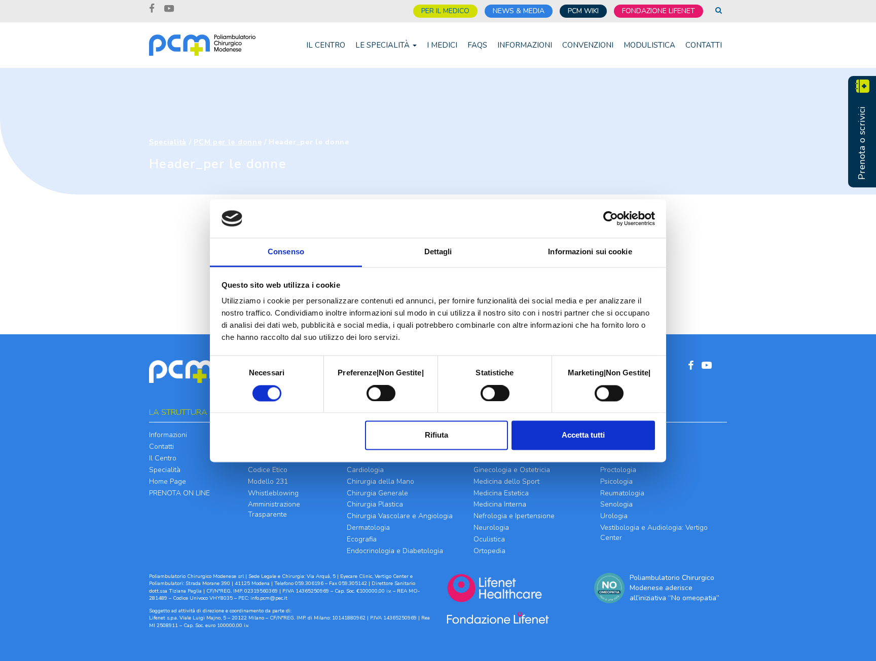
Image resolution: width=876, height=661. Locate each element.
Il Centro (325, 45)
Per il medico (445, 11)
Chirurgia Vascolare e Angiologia (400, 516)
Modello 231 (268, 481)
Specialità (168, 142)
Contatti (703, 45)
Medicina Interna (499, 504)
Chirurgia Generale (377, 493)
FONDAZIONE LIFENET (658, 11)
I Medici (442, 45)
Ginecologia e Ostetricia (511, 470)
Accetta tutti (583, 435)
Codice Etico (267, 470)
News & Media (518, 11)
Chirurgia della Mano (380, 481)
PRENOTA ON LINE (179, 493)
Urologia (614, 516)
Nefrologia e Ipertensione (514, 516)
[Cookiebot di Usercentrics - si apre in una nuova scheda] (610, 218)
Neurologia (491, 527)
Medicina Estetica (501, 493)
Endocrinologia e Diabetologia (395, 551)
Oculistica (489, 539)
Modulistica (649, 45)
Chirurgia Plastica (375, 504)
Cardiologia (365, 470)
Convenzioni (587, 45)
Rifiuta (436, 435)
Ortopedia (489, 551)
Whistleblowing (273, 493)
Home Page (167, 481)
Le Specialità (383, 45)
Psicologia (616, 481)
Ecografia (362, 539)
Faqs (477, 45)
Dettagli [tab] (438, 252)
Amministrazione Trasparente (274, 509)
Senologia (616, 504)
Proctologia (618, 470)
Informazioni (524, 45)
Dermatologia (368, 527)
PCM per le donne (228, 142)
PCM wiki (583, 11)
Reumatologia (622, 493)
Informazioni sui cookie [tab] (590, 252)
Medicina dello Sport (506, 481)
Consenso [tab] (286, 252)
